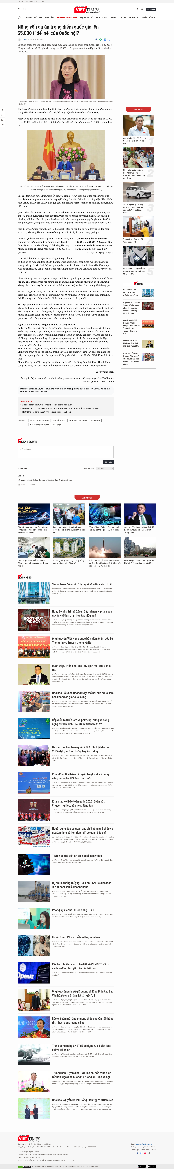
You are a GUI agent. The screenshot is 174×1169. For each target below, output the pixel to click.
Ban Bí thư (53, 839)
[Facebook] (96, 40)
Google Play (152, 1166)
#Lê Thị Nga (57, 425)
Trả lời (32, 485)
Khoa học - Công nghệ (67, 17)
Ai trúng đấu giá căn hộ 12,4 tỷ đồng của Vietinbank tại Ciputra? (68, 561)
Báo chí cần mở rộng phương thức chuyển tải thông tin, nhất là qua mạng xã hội (83, 1020)
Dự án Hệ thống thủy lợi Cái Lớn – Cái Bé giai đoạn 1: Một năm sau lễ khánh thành (81, 885)
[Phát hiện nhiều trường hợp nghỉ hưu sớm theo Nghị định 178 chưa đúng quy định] (138, 157)
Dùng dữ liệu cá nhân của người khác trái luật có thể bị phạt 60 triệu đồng (104, 528)
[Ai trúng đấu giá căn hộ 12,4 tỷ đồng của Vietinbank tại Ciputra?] (69, 547)
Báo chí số (25, 577)
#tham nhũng (95, 420)
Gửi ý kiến (108, 462)
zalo (141, 1153)
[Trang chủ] (19, 17)
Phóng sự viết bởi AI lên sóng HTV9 (73, 910)
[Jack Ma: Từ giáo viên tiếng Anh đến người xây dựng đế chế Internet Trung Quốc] (140, 514)
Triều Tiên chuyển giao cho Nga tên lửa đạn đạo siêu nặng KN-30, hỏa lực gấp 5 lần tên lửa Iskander (104, 563)
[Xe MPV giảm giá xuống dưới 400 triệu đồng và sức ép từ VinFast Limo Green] (138, 192)
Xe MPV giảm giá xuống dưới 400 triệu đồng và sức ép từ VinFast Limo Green (133, 209)
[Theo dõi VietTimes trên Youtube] (145, 1153)
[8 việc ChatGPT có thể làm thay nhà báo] (34, 945)
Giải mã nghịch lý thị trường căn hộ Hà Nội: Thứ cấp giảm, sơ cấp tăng (139, 561)
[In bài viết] (100, 39)
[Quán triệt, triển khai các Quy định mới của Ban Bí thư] (148, 344)
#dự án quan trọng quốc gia (78, 420)
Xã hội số (27, 17)
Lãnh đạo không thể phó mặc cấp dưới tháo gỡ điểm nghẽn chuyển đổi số (69, 530)
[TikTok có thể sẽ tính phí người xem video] (34, 864)
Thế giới (113, 17)
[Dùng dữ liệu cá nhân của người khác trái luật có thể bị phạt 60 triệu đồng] (105, 514)
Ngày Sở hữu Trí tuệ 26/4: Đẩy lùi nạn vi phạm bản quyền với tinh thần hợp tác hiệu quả (131, 308)
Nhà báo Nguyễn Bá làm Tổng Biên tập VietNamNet (82, 1100)
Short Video (101, 17)
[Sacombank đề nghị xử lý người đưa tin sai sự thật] (148, 293)
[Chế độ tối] (142, 9)
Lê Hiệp (24, 39)
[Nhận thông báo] (136, 9)
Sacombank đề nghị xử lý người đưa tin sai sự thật (130, 292)
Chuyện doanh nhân (129, 17)
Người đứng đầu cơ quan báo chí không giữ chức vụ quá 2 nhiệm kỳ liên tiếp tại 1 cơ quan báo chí (82, 830)
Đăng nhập (151, 9)
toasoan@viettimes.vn (143, 1144)
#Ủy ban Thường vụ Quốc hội (39, 420)
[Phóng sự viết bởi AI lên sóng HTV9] (34, 918)
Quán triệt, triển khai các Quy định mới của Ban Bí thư (131, 343)
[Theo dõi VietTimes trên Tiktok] (149, 1153)
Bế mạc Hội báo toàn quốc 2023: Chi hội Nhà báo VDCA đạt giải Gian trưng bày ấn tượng (81, 749)
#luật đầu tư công (59, 420)
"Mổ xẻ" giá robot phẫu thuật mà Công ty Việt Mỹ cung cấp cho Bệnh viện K (33, 563)
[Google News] (109, 40)
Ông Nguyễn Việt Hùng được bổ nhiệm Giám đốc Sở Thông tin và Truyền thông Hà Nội (131, 327)
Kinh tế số (49, 17)
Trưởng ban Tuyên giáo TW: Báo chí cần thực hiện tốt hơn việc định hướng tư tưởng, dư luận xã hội (81, 1075)
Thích (22, 485)
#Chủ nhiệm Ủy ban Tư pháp (39, 425)
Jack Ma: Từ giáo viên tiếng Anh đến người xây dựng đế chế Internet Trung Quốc (139, 530)
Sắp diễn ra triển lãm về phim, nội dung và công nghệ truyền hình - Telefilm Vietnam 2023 (80, 722)
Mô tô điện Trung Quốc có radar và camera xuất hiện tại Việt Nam (134, 271)
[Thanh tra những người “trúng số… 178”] (138, 226)
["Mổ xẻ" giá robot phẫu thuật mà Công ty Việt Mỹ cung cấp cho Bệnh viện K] (34, 547)
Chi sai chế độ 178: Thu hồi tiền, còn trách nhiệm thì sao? (134, 141)
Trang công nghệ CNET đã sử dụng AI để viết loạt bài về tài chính (81, 1047)
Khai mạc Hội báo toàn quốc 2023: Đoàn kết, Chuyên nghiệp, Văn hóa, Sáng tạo (78, 803)
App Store (142, 1166)
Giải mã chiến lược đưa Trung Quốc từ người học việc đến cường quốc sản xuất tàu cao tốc (33, 530)
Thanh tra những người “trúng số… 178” (133, 240)
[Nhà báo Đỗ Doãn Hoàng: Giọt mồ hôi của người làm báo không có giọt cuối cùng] (148, 357)
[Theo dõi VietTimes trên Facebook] (138, 1153)
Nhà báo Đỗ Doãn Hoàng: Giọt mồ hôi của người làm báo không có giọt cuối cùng (131, 358)
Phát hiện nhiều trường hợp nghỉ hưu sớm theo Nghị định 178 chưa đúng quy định (134, 174)
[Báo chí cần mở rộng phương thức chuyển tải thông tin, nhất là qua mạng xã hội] (34, 1027)
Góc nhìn (38, 17)
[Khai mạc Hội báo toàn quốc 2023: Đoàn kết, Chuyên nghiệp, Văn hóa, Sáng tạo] (34, 810)
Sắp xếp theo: (89, 468)
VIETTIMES (87, 9)
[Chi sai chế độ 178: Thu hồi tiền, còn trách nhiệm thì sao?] (138, 125)
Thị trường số (86, 17)
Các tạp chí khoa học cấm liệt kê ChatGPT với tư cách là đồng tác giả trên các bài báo (80, 966)
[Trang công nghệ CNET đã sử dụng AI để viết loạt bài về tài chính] (34, 1054)
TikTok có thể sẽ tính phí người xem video (77, 855)
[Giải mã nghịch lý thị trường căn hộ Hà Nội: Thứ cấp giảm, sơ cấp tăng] (140, 547)
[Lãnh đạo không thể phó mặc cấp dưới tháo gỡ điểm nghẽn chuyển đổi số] (69, 514)
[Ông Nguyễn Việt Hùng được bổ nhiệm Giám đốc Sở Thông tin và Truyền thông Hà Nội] (148, 324)
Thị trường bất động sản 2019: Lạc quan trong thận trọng (46, 412)
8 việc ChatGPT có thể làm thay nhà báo (76, 937)
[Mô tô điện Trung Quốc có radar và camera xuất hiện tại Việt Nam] (138, 256)
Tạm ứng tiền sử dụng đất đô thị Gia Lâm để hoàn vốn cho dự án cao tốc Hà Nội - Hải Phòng (60, 408)
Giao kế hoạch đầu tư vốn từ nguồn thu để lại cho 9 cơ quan (47, 405)
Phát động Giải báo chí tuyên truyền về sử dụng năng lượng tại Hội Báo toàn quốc (80, 776)
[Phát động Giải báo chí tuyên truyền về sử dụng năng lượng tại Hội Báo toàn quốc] (34, 783)
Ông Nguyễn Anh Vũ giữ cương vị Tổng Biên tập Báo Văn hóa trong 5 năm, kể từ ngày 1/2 (82, 993)
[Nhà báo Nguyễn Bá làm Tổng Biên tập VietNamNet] (34, 1108)
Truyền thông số (148, 17)
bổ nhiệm (78, 1105)
